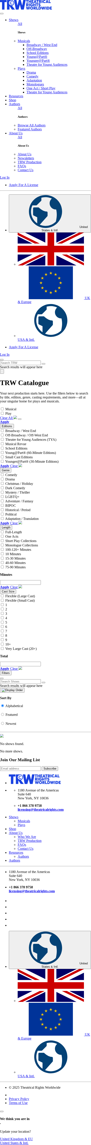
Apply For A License (23, 185)
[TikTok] (11, 925)
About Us (16, 833)
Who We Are (27, 837)
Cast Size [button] (8, 591)
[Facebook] (11, 907)
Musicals (24, 821)
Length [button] (6, 527)
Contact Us (25, 848)
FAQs (22, 844)
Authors (23, 856)
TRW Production (30, 841)
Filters (6, 673)
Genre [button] (5, 470)
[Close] (2, 1111)
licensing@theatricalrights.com (41, 809)
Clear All (6, 418)
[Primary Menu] (2, 371)
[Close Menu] (2, 13)
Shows (13, 817)
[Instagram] (11, 901)
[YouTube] (11, 919)
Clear (14, 466)
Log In (4, 177)
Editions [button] (7, 426)
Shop (12, 829)
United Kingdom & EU (16, 1139)
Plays (21, 825)
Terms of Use (18, 1103)
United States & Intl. (65, 228)
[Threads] (11, 913)
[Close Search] (43, 363)
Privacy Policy (19, 1099)
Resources (16, 852)
